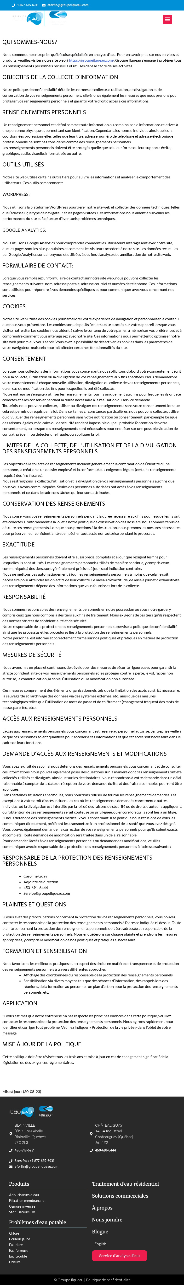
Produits (19, 1184)
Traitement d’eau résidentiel (125, 1184)
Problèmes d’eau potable (37, 1222)
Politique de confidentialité (108, 1279)
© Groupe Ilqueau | (70, 1279)
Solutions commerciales (120, 1196)
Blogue (100, 1232)
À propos (102, 1208)
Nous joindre (107, 1220)
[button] (167, 19)
